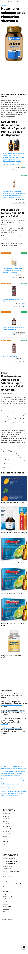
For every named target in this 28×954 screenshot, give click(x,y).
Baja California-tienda (9, 863)
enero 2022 (6, 823)
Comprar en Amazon (19, 170)
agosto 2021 (6, 836)
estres (4, 878)
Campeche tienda (7, 866)
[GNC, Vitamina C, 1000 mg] (14, 348)
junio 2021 (6, 841)
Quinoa (5, 901)
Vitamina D (6, 911)
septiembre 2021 (7, 834)
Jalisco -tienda (7, 886)
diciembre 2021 (7, 826)
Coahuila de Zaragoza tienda (11, 871)
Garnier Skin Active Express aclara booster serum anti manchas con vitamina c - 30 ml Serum (12, 270)
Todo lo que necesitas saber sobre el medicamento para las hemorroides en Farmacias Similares (13, 786)
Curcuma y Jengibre (8, 876)
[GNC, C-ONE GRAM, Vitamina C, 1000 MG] (14, 291)
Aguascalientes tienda (9, 858)
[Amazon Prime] (23, 167)
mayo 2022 (6, 818)
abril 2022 (5, 821)
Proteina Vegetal (7, 896)
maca (4, 889)
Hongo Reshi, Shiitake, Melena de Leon (13, 883)
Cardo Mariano (7, 868)
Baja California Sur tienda (10, 861)
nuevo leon (6, 891)
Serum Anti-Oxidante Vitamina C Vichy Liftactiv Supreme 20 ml (13, 328)
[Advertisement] (14, 79)
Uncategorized (7, 906)
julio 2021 (5, 839)
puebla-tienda (6, 899)
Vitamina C (4, 6)
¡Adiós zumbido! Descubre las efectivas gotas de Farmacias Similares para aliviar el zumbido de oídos (13, 793)
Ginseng (5, 881)
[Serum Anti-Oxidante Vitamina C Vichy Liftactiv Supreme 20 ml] (14, 320)
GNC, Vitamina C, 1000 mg (10, 356)
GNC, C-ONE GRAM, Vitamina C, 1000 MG (13, 300)
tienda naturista (13, 1)
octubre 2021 (6, 831)
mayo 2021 (6, 844)
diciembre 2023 (7, 813)
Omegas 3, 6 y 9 (7, 894)
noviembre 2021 (7, 828)
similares (5, 904)
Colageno (5, 873)
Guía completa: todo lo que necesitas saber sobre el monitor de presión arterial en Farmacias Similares (13, 773)
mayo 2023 (6, 816)
